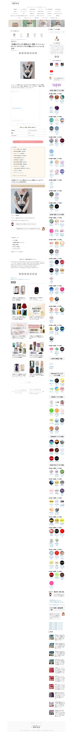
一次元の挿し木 (49, 13)
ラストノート (41, 9)
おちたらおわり (32, 15)
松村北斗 (25, 162)
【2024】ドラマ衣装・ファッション (56, 623)
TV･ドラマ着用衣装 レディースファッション (23, 279)
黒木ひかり (13, 279)
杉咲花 (20, 170)
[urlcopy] (36, 53)
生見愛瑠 (21, 159)
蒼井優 (24, 149)
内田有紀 (22, 153)
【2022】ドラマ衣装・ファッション (56, 626)
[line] (31, 53)
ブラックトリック (15, 13)
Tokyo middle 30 (58, 9)
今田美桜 (22, 166)
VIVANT (15, 11)
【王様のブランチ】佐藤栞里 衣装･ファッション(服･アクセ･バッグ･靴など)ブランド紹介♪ (36, 337)
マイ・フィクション (24, 11)
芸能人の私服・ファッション (55, 600)
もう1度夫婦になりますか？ (23, 15)
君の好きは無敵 (32, 9)
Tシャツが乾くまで (24, 9)
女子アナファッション (27, 17)
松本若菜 (23, 151)
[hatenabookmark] (25, 53)
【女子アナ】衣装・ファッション (56, 601)
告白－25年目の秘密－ (49, 9)
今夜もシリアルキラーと (41, 15)
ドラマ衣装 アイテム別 (53, 17)
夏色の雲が (58, 15)
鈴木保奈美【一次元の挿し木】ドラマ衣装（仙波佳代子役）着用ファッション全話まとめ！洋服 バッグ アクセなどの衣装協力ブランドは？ (60, 662)
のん (23, 157)
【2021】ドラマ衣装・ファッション (56, 627)
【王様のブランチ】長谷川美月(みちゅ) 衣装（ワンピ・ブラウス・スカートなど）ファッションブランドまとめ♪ (36, 318)
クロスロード (49, 11)
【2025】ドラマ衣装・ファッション (56, 622)
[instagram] (58, 57)
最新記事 (15, 9)
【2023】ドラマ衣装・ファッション (56, 624)
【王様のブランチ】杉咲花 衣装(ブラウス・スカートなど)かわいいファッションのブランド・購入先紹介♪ (19, 299)
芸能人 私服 (36, 17)
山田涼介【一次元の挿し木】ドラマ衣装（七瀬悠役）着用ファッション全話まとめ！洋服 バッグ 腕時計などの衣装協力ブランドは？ (60, 654)
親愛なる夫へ (32, 13)
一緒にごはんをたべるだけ (58, 13)
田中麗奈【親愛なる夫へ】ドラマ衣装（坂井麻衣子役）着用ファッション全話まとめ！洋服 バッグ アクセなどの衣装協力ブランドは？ (60, 704)
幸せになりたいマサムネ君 (15, 15)
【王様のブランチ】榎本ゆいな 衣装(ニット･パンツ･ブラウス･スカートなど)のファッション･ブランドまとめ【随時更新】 (36, 356)
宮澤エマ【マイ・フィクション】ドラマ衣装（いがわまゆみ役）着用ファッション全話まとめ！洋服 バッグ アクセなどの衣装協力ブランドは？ (60, 687)
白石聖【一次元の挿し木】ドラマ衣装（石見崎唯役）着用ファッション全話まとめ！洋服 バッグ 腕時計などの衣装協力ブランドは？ (60, 646)
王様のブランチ (14, 277)
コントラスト (49, 15)
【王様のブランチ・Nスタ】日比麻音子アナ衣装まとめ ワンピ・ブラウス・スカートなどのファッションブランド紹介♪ (19, 337)
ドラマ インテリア (45, 17)
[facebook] (23, 53)
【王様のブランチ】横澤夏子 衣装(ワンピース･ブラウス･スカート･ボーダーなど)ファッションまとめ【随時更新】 (19, 356)
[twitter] (20, 53)
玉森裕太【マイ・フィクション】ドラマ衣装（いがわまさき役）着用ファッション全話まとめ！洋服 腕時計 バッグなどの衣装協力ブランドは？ (60, 670)
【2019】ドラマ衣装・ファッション (56, 629)
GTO (23, 13)
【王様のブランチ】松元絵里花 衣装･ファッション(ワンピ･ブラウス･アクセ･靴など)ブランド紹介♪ (36, 375)
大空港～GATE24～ (41, 11)
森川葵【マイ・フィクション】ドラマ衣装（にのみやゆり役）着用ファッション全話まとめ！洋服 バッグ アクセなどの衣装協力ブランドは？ (60, 679)
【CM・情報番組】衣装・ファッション (57, 604)
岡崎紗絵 (25, 164)
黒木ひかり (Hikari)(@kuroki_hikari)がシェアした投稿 (25, 123)
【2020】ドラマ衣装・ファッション (56, 628)
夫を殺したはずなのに (40, 13)
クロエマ (19, 17)
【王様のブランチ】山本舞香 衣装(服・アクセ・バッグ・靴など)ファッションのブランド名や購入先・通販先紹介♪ (19, 318)
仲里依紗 (24, 155)
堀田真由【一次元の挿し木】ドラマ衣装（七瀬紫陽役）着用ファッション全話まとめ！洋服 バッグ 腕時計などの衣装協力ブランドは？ (60, 637)
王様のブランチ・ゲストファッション (27, 141)
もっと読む (29, 382)
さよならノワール (32, 11)
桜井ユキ (28, 168)
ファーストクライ (58, 11)
